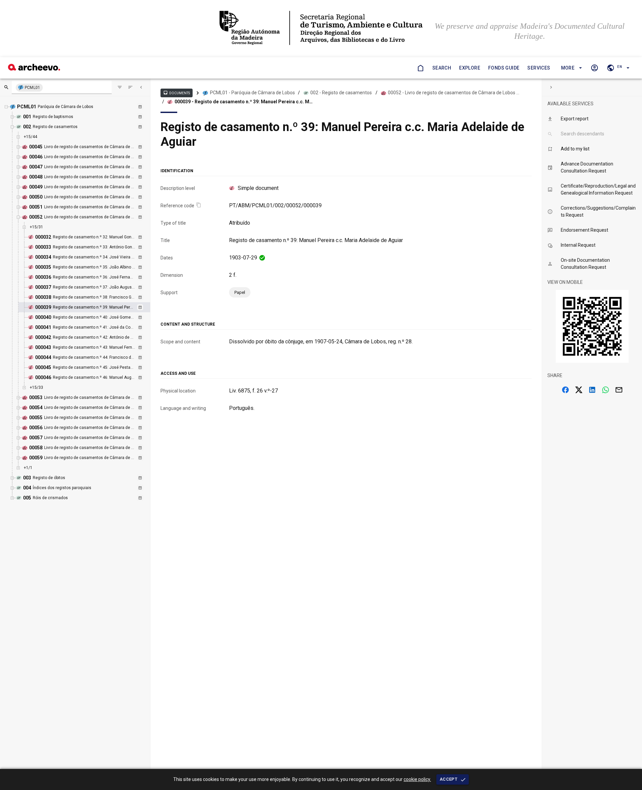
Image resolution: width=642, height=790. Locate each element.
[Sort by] (119, 87)
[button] (570, 68)
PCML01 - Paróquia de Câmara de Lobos (252, 92)
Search (441, 68)
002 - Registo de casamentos (341, 92)
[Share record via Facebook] (565, 390)
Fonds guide (503, 68)
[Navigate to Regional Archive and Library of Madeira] (321, 28)
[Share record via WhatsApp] (605, 390)
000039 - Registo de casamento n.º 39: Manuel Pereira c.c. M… (244, 101)
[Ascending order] (130, 87)
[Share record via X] (578, 390)
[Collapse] (141, 87)
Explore (469, 68)
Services (538, 68)
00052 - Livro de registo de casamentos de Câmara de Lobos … (453, 92)
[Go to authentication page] (594, 68)
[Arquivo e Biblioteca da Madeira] (34, 69)
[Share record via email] (619, 390)
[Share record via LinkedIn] (592, 390)
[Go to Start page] (420, 68)
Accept (448, 779)
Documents (176, 92)
